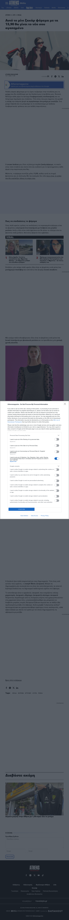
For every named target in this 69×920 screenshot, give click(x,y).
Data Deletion (24, 515)
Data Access (34, 515)
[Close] (65, 404)
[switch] (56, 439)
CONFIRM (21, 509)
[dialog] (34, 460)
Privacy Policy (45, 515)
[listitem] (34, 435)
